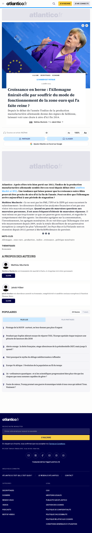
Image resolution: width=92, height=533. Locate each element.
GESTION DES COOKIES (55, 505)
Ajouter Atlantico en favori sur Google (48, 144)
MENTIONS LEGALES (54, 495)
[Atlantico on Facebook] (42, 455)
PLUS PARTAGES (67, 320)
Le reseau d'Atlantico (48, 475)
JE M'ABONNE (65, 4)
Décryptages (45, 75)
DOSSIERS (6, 495)
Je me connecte (82, 4)
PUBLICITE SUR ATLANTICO (56, 500)
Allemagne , (8, 240)
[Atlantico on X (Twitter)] (35, 455)
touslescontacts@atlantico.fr (46, 462)
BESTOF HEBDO (8, 514)
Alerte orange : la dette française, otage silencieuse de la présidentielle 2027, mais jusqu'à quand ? (46, 347)
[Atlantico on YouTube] (63, 455)
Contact (69, 475)
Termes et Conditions (57, 444)
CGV (47, 490)
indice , (40, 240)
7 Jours (85, 312)
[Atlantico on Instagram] (56, 455)
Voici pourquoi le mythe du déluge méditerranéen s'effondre (33, 357)
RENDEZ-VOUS (8, 500)
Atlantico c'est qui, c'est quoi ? (17, 475)
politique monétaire (65, 240)
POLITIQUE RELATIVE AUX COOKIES (59, 519)
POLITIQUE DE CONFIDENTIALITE (58, 510)
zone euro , (19, 240)
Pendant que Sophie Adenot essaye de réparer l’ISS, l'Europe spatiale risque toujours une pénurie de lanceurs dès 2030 (46, 337)
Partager (26, 139)
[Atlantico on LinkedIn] (49, 455)
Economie (56, 75)
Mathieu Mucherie (40, 122)
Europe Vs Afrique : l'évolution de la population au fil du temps (34, 365)
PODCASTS (6, 510)
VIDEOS (5, 505)
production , (30, 240)
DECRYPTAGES (8, 490)
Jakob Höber (56, 122)
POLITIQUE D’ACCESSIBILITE (56, 514)
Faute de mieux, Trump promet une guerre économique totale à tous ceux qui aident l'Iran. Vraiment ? (46, 385)
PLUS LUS (24, 320)
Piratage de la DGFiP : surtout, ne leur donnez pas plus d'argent (34, 327)
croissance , (50, 240)
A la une (35, 75)
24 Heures (76, 312)
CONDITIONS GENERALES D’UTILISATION (61, 524)
